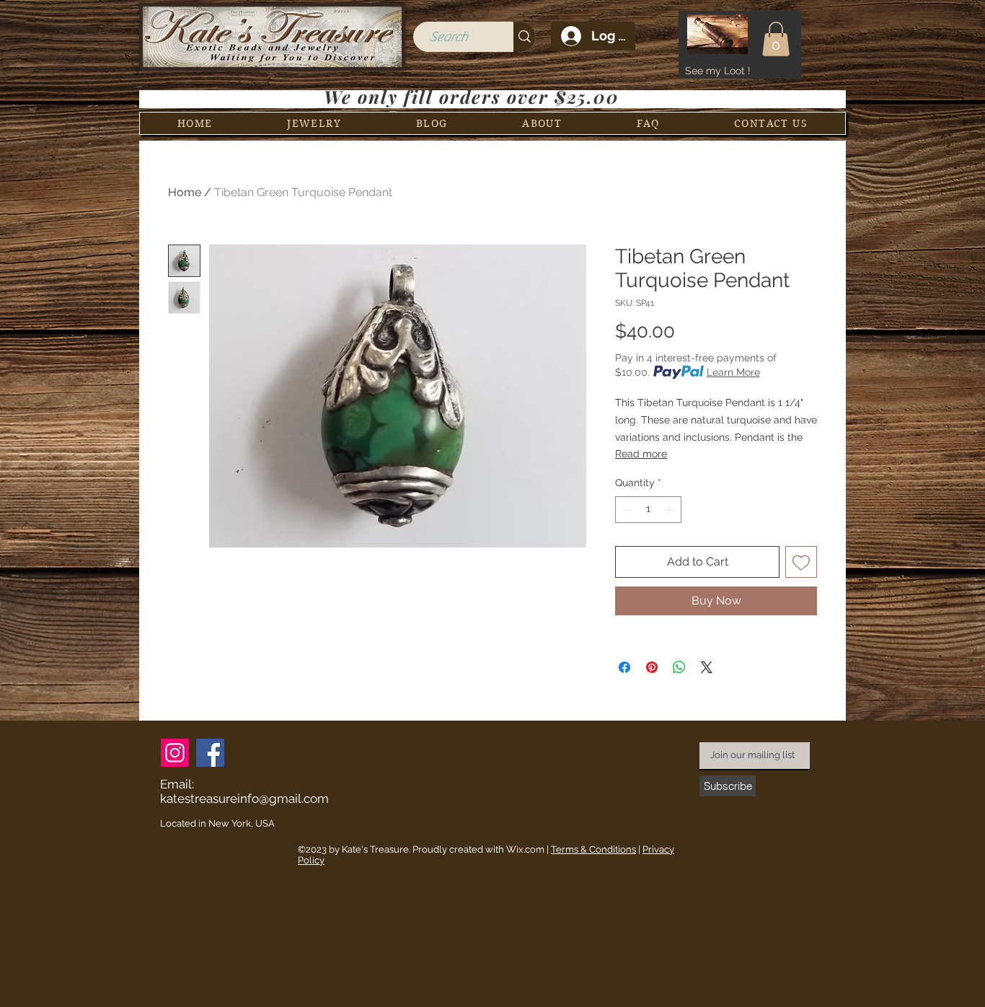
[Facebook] (210, 753)
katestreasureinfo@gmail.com (244, 798)
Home (184, 192)
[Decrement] (626, 509)
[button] (775, 39)
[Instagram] (175, 753)
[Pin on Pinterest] (652, 667)
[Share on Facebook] (624, 667)
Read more (641, 453)
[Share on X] (706, 667)
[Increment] (670, 509)
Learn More (733, 372)
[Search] (524, 37)
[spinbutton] (648, 509)
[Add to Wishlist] (801, 562)
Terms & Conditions (593, 849)
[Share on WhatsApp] (679, 667)
